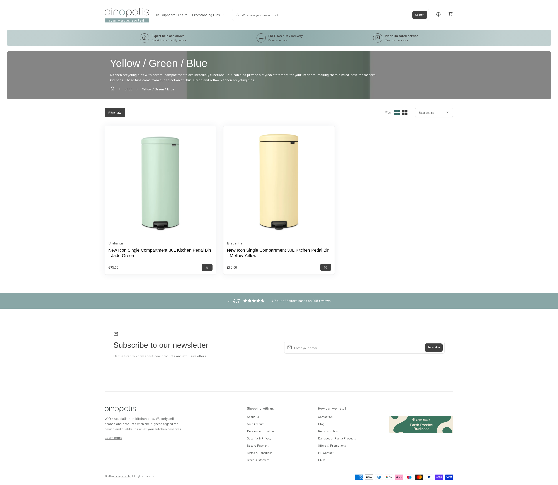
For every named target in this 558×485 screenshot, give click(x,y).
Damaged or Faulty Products (337, 438)
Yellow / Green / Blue (158, 89)
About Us (253, 417)
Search (419, 15)
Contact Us (325, 417)
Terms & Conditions (259, 452)
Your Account (255, 424)
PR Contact (325, 452)
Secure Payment (258, 445)
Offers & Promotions (332, 445)
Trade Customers (258, 460)
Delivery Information (260, 431)
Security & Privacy (259, 438)
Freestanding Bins (208, 14)
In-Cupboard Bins (172, 14)
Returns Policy (328, 431)
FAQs (321, 460)
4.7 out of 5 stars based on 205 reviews (301, 300)
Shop (128, 89)
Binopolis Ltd (122, 476)
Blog (321, 424)
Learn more (113, 437)
